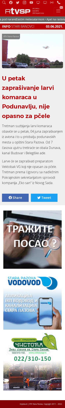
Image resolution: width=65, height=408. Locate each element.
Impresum (24, 404)
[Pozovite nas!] (60, 2)
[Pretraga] (5, 2)
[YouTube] (33, 2)
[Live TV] (39, 2)
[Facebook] (12, 2)
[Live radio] (53, 2)
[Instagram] (26, 2)
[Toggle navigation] (58, 10)
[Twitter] (19, 2)
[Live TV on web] (46, 2)
